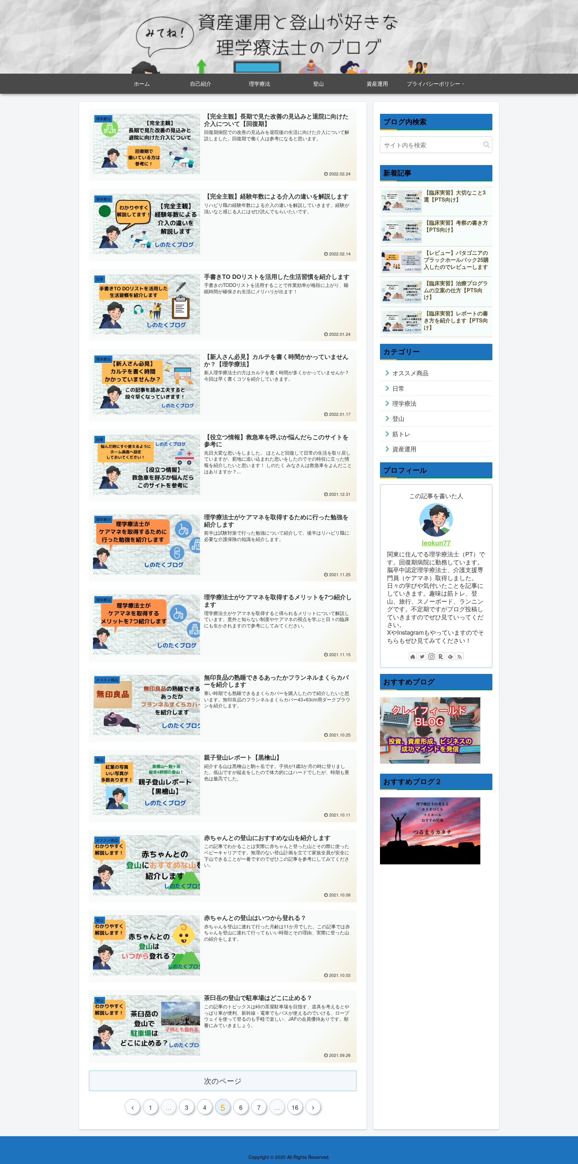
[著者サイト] (413, 656)
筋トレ (401, 433)
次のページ (223, 1080)
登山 (398, 418)
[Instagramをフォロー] (431, 656)
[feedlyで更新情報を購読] (450, 656)
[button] (486, 144)
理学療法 (404, 403)
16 (295, 1107)
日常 (398, 388)
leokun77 (436, 542)
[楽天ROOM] (441, 656)
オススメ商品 (410, 372)
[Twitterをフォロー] (422, 656)
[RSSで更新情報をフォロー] (460, 656)
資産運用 (404, 448)
